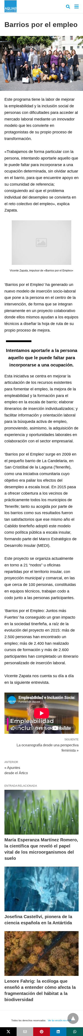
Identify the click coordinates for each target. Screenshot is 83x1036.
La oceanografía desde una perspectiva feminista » (48, 747)
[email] (25, 1031)
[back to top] (73, 1018)
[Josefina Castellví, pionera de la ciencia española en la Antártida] (41, 889)
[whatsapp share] (74, 1031)
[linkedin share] (58, 1031)
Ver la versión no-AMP (60, 1020)
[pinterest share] (41, 1031)
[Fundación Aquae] (10, 6)
